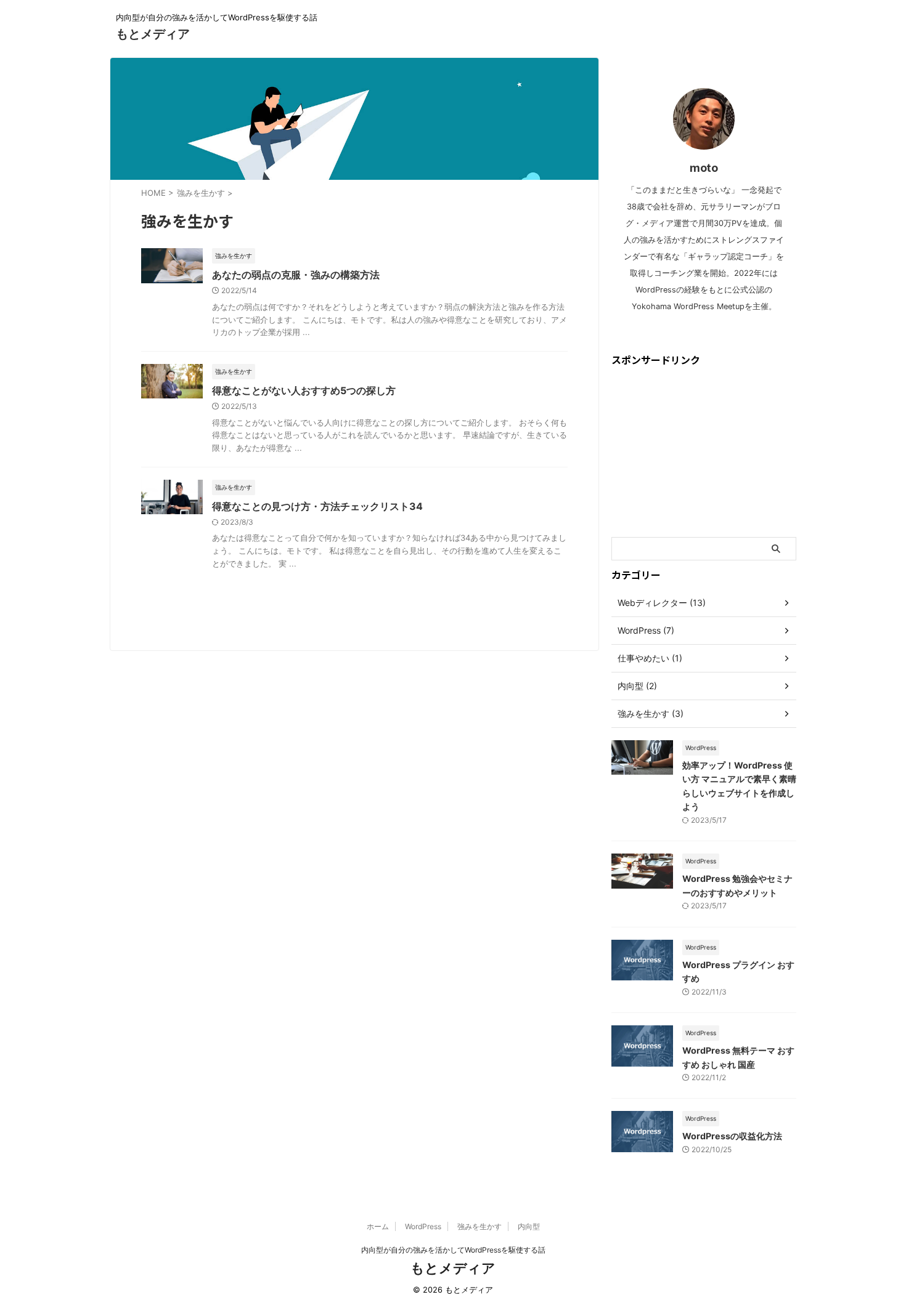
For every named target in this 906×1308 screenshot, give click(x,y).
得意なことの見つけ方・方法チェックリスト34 (317, 506)
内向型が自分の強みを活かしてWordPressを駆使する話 (453, 1249)
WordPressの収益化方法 (732, 1136)
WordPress (423, 1226)
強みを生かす (479, 1226)
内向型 (529, 1226)
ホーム (378, 1226)
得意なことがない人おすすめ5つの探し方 (304, 390)
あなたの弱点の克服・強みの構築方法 (296, 274)
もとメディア (153, 33)
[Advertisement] (703, 451)
